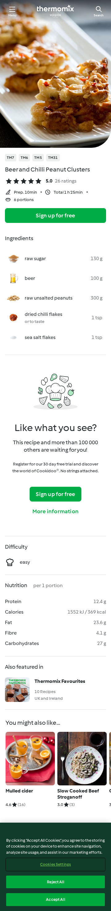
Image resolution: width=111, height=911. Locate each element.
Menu (12, 15)
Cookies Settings (55, 864)
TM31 (53, 157)
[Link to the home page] (55, 11)
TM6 (24, 157)
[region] (55, 867)
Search (99, 15)
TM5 (38, 157)
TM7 (10, 157)
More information (55, 511)
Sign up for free (55, 215)
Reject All (55, 882)
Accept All (55, 899)
